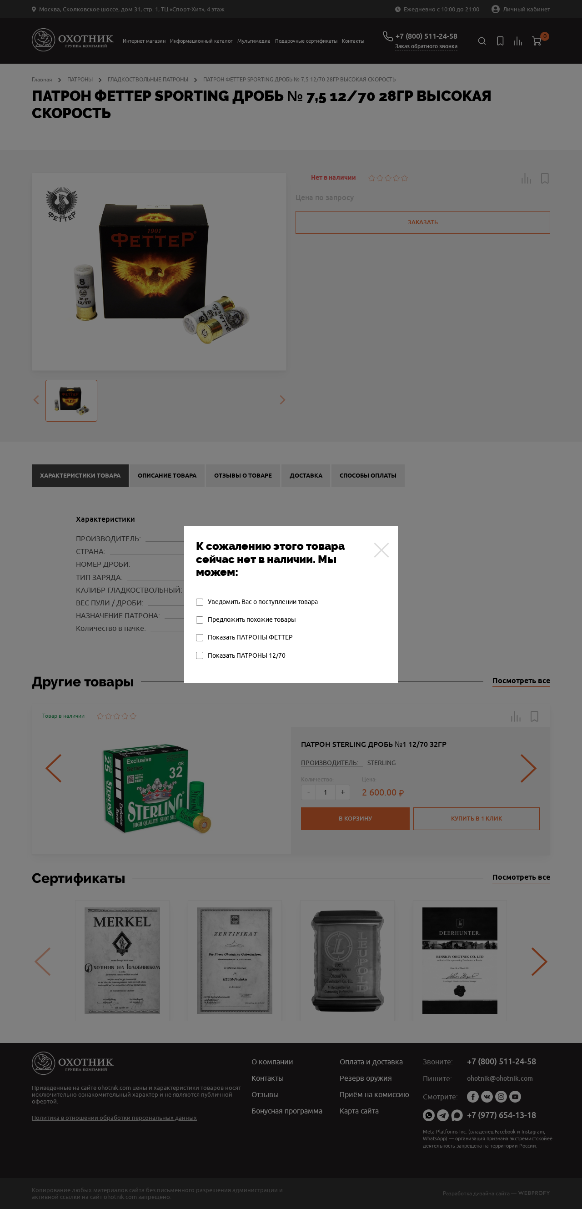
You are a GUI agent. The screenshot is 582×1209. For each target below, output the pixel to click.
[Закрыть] (381, 550)
